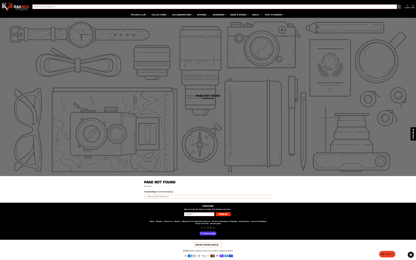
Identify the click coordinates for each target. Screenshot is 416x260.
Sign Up (223, 214)
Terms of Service (202, 223)
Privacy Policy (244, 221)
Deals (255, 15)
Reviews (159, 221)
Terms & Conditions (258, 221)
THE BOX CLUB (138, 15)
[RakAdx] (15, 6)
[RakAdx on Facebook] (205, 228)
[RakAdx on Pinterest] (211, 228)
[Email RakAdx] (202, 228)
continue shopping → (166, 192)
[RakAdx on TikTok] (214, 228)
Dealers (177, 221)
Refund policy (215, 223)
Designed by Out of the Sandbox (206, 251)
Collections (159, 15)
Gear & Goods (238, 15)
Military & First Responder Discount (196, 221)
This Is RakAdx (273, 15)
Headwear (219, 15)
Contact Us (168, 221)
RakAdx (191, 251)
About (152, 221)
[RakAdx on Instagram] (208, 228)
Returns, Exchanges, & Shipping (224, 221)
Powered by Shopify (226, 251)
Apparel (202, 15)
